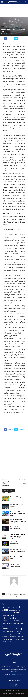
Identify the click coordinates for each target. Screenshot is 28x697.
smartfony (12, 631)
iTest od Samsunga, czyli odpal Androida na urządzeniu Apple (17, 536)
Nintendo (5, 623)
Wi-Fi (3, 639)
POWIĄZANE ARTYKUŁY (8, 490)
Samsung (18, 628)
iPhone (7, 596)
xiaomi (22, 639)
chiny (20, 610)
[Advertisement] (14, 9)
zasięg (4, 641)
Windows (9, 639)
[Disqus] (14, 455)
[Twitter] (16, 685)
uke (19, 636)
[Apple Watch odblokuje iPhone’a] (5, 558)
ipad (3, 596)
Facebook (5, 613)
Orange (16, 623)
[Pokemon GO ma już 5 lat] (5, 498)
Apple (10, 15)
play (21, 623)
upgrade (17, 596)
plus (3, 626)
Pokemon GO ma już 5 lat (17, 497)
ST (4, 33)
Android (3, 500)
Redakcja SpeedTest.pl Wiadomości (14, 690)
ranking (11, 628)
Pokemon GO (15, 626)
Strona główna (4, 15)
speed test (4, 634)
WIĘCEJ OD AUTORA (7, 492)
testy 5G (4, 636)
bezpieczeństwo (13, 610)
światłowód (9, 641)
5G (4, 607)
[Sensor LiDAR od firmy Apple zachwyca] (5, 528)
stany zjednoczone (12, 634)
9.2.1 (7, 594)
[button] (26, 2)
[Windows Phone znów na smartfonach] (5, 543)
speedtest (18, 631)
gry (22, 613)
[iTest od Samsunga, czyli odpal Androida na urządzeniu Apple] (5, 536)
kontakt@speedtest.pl (19, 674)
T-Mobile (21, 634)
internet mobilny (10, 618)
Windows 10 (16, 639)
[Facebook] (12, 685)
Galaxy (11, 613)
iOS (24, 594)
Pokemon (8, 626)
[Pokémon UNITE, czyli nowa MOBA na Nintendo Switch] (5, 513)
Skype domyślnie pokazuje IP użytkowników (6, 483)
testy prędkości (12, 636)
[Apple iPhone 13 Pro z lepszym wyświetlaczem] (5, 551)
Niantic (23, 621)
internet (12, 615)
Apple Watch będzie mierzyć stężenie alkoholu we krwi (18, 521)
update (12, 596)
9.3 (10, 594)
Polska (21, 626)
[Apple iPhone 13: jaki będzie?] (5, 506)
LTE (10, 621)
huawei (5, 615)
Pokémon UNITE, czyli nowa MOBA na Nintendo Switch (17, 513)
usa (22, 636)
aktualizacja (15, 594)
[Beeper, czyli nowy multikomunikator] (5, 566)
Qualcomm (5, 629)
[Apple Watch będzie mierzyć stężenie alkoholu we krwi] (5, 521)
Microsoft (16, 621)
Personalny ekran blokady (22, 482)
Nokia (10, 623)
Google (17, 612)
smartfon (5, 631)
